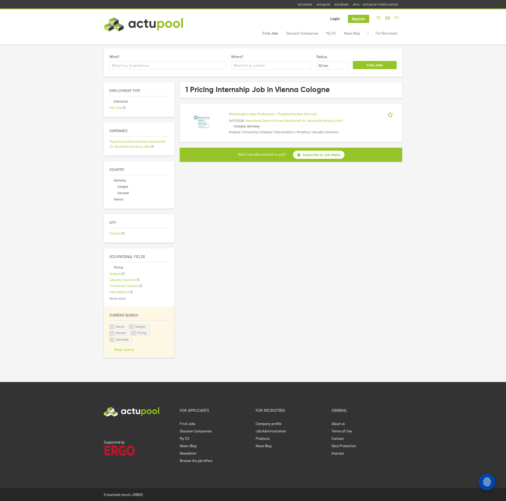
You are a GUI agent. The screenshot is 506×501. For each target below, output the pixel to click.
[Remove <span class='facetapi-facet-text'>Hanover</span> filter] (112, 333)
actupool (323, 4)
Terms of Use (342, 431)
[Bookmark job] (391, 114)
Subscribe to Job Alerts (321, 154)
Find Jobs (270, 33)
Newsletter (188, 453)
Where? (237, 56)
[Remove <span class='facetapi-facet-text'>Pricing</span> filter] (133, 333)
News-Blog (188, 445)
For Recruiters (386, 33)
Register (358, 19)
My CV (331, 33)
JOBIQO (137, 494)
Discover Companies (302, 33)
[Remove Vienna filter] (111, 199)
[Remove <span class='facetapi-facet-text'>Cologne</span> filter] (131, 327)
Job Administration (271, 431)
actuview (305, 4)
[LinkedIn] (107, 427)
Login (335, 18)
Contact (338, 438)
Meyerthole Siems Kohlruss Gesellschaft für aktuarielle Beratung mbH (294, 120)
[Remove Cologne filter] (115, 186)
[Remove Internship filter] (111, 101)
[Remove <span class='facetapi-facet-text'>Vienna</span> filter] (112, 327)
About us (338, 423)
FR (396, 17)
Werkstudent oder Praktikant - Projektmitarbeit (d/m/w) (273, 114)
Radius (322, 56)
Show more (117, 298)
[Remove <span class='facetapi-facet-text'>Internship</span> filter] (112, 339)
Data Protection (344, 445)
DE (379, 17)
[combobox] (167, 65)
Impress (338, 453)
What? (114, 56)
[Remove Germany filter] (111, 180)
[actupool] (143, 24)
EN (387, 17)
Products (263, 438)
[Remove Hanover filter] (115, 193)
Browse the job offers (196, 460)
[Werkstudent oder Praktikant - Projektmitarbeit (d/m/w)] (202, 121)
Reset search (124, 349)
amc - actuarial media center (375, 4)
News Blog (352, 33)
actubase (341, 4)
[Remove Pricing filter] (111, 267)
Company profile (268, 423)
